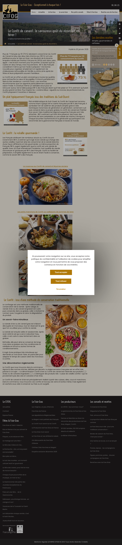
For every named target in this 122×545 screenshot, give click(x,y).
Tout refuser (61, 281)
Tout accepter (61, 272)
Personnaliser (61, 289)
